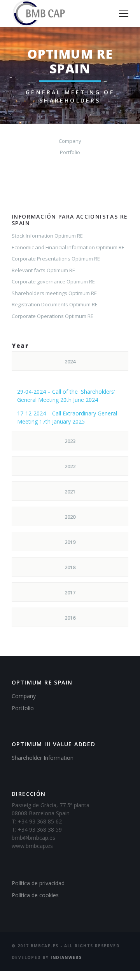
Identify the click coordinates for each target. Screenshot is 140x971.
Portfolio (70, 152)
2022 (70, 466)
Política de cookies (35, 895)
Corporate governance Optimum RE (53, 281)
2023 (70, 441)
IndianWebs (66, 957)
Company (70, 140)
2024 (70, 361)
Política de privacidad (38, 883)
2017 (70, 592)
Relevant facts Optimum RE (43, 270)
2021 (70, 491)
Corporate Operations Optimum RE (52, 316)
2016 (70, 617)
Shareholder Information (43, 757)
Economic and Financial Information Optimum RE (68, 247)
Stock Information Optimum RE (47, 235)
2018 (70, 567)
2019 (70, 541)
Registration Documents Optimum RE (55, 304)
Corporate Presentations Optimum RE (56, 258)
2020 (70, 516)
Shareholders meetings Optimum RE (54, 293)
